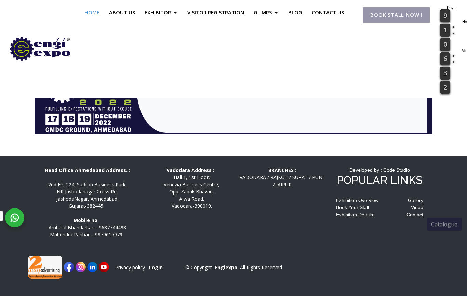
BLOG (295, 12)
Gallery (415, 200)
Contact (414, 214)
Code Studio (396, 170)
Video (417, 207)
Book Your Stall (352, 207)
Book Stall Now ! (396, 15)
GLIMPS (263, 12)
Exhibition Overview (357, 200)
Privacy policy (130, 267)
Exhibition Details (354, 214)
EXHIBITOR (158, 12)
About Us (122, 12)
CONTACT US (328, 12)
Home (91, 12)
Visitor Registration (215, 12)
